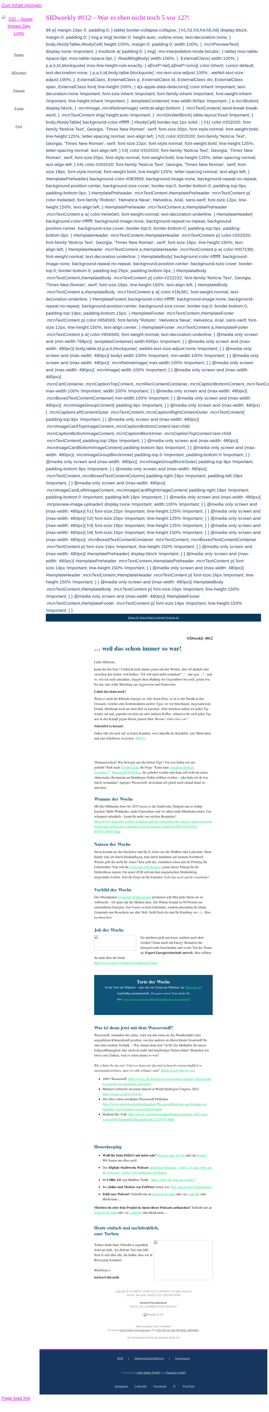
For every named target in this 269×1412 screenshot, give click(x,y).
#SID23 (140, 738)
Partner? (202, 1155)
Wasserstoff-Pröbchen (126, 772)
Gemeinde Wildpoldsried (134, 897)
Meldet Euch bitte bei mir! (178, 1070)
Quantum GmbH (176, 1372)
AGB (120, 1358)
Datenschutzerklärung (149, 1358)
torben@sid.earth (163, 1194)
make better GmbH (148, 1372)
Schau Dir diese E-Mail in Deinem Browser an (153, 617)
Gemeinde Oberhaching (145, 867)
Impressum (182, 1358)
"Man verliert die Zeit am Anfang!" (173, 1179)
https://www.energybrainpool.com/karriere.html (125, 962)
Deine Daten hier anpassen (135, 1330)
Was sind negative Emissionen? (191, 1187)
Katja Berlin (193, 987)
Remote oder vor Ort (171, 1155)
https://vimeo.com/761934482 (122, 1094)
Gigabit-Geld (129, 767)
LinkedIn (193, 1194)
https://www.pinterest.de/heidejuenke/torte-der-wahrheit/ (157, 999)
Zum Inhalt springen (22, 5)
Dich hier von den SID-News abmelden (177, 1330)
